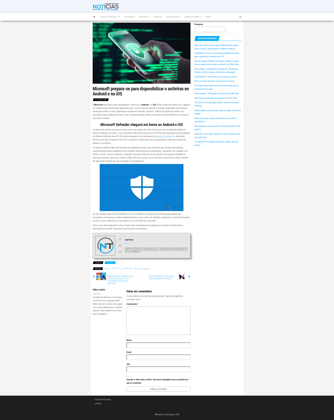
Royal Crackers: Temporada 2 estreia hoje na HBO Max (216, 93)
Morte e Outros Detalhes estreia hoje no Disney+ (214, 81)
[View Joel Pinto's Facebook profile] (120, 239)
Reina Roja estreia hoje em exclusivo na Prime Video (215, 98)
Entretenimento (172, 17)
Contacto (98, 404)
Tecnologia (129, 17)
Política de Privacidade (103, 399)
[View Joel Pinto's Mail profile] (120, 251)
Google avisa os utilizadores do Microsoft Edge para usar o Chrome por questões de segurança (120, 279)
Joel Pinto (97, 294)
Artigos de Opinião (192, 17)
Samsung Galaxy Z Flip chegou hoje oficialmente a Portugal (161, 277)
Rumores (158, 17)
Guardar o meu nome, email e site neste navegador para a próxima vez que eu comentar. (157, 381)
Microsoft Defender (163, 136)
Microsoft (128, 268)
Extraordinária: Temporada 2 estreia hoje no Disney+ (215, 76)
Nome (129, 340)
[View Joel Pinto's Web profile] (120, 245)
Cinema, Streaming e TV (110, 17)
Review (208, 17)
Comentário (132, 304)
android (107, 268)
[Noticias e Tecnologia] (94, 17)
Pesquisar (198, 24)
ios (121, 268)
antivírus (115, 268)
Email (129, 352)
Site (128, 364)
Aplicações (144, 17)
